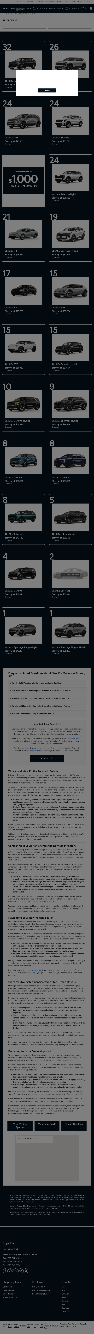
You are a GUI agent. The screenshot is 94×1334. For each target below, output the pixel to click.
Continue (47, 90)
